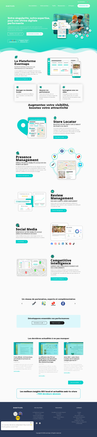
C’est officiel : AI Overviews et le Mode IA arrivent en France (23, 358)
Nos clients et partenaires (79, 417)
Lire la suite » (17, 371)
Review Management (38, 417)
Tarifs (79, 414)
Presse (58, 418)
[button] (22, 303)
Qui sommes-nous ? (79, 415)
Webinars (59, 415)
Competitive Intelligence (38, 418)
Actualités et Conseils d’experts (59, 412)
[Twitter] (40, 423)
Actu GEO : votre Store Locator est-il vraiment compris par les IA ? (71, 358)
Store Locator (38, 414)
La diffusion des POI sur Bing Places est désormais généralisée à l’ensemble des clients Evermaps (48, 359)
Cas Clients (58, 414)
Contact (79, 412)
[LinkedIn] (36, 423)
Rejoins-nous (79, 418)
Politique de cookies (79, 420)
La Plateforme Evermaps (38, 412)
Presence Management (38, 415)
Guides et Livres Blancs (58, 417)
